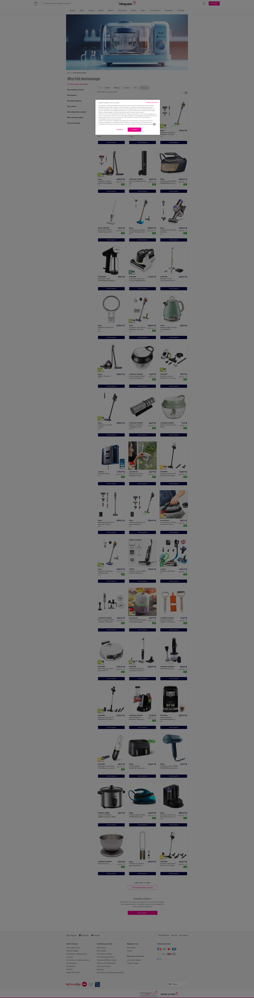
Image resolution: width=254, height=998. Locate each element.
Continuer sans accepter (152, 102)
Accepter (134, 129)
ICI (154, 124)
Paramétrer (120, 129)
